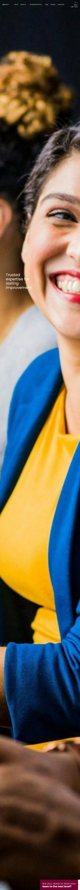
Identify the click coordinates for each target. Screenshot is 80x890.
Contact (53, 4)
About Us (23, 4)
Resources (61, 4)
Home (16, 4)
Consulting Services (36, 4)
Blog (46, 4)
